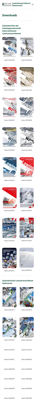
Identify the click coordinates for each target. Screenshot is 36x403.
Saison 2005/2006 (27, 379)
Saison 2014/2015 (9, 210)
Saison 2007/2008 (27, 369)
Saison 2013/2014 (27, 210)
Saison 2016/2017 (9, 180)
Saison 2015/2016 (27, 180)
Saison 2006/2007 (9, 379)
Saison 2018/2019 (9, 150)
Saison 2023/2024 (27, 60)
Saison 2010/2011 (9, 271)
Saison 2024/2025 (9, 60)
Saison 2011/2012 (27, 240)
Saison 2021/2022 (27, 90)
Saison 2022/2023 (9, 90)
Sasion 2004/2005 (9, 388)
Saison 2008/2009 (9, 369)
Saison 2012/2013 (9, 241)
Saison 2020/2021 (9, 120)
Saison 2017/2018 (27, 150)
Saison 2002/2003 (9, 398)
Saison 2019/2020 (27, 120)
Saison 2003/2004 (27, 388)
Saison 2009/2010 (27, 270)
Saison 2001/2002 (27, 398)
